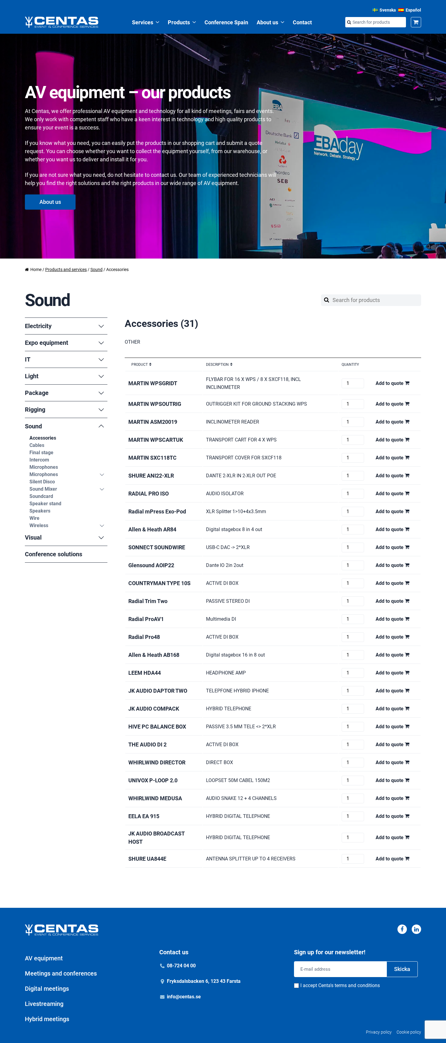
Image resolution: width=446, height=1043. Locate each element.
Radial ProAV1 (146, 619)
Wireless (38, 525)
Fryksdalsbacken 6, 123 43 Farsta (204, 981)
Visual (33, 537)
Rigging (35, 409)
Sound (96, 269)
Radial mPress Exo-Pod (157, 511)
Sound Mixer (43, 489)
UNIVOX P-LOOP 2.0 (152, 780)
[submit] (349, 22)
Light (32, 376)
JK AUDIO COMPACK (153, 708)
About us (267, 22)
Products (179, 22)
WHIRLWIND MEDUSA (155, 798)
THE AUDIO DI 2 (147, 744)
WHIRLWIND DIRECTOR (156, 762)
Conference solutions (53, 554)
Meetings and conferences (61, 973)
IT (27, 359)
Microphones (43, 467)
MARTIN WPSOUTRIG (154, 404)
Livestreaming (44, 1003)
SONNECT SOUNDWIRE (156, 547)
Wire (34, 518)
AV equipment (44, 958)
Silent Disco (42, 482)
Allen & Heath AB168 (153, 655)
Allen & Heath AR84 (152, 529)
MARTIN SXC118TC (152, 458)
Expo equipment (46, 342)
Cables (36, 445)
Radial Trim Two (147, 601)
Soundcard (41, 496)
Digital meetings (47, 988)
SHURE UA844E (147, 859)
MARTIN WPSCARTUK (155, 440)
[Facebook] (402, 929)
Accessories (42, 438)
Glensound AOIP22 (151, 565)
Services (142, 22)
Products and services (66, 269)
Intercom (39, 460)
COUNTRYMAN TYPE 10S (159, 583)
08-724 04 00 (181, 966)
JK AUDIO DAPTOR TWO (157, 691)
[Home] (61, 22)
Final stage (41, 452)
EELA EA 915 (143, 816)
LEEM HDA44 (144, 673)
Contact (302, 22)
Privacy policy (379, 1032)
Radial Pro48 (144, 637)
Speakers (39, 511)
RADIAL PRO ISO (148, 493)
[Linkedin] (416, 929)
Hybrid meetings (47, 1019)
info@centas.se (184, 997)
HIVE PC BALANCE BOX (157, 726)
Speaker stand (45, 503)
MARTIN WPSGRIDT (152, 383)
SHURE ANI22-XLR (151, 475)
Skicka (402, 969)
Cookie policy (409, 1032)
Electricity (38, 326)
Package (37, 392)
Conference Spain (226, 22)
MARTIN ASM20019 (152, 422)
